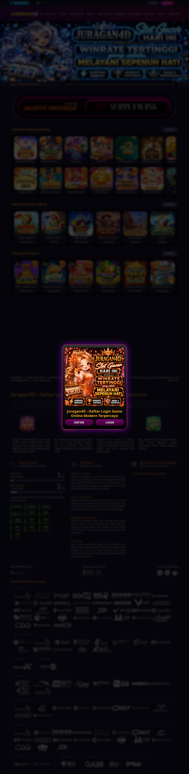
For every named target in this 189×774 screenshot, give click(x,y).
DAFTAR (79, 422)
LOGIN (110, 422)
